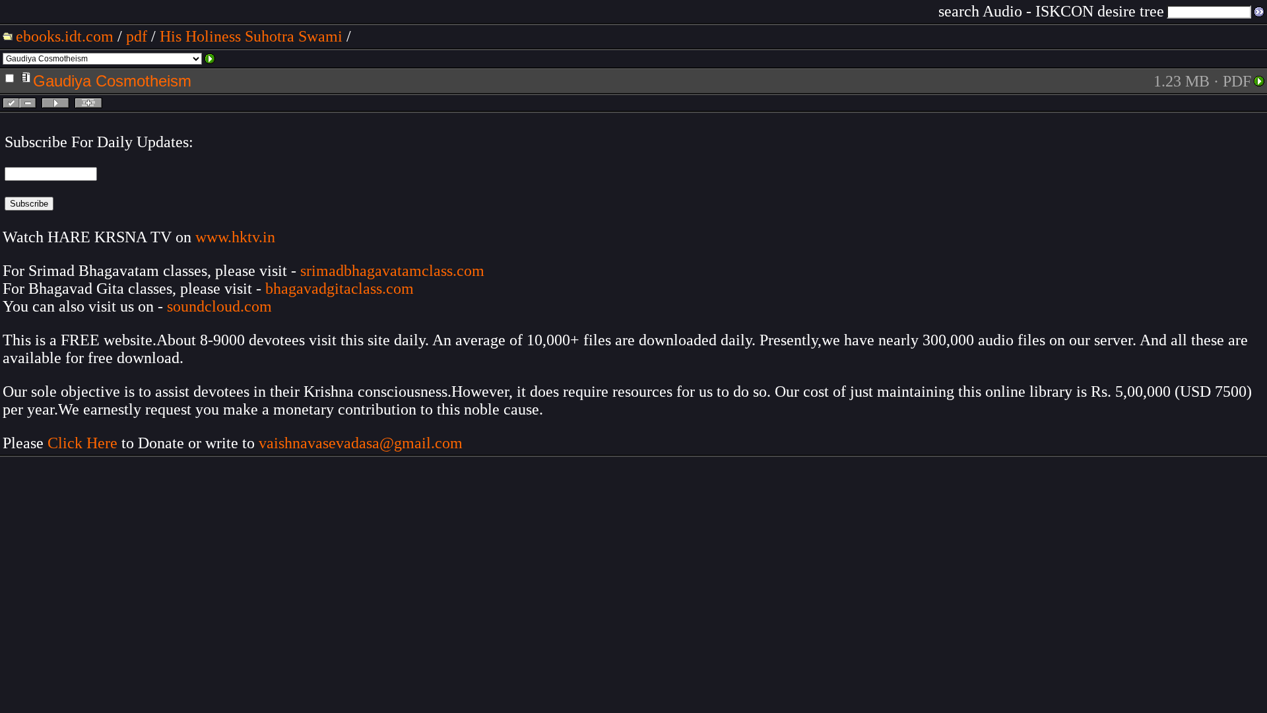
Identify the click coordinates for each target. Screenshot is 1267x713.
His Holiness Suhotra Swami (251, 36)
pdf (136, 36)
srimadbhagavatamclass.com (392, 270)
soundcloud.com (219, 306)
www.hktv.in (235, 237)
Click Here (82, 443)
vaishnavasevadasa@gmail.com (363, 443)
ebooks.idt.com (65, 36)
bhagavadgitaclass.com (339, 288)
